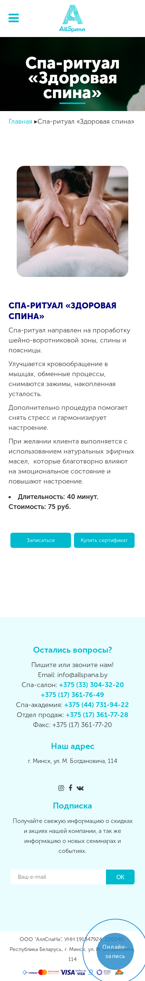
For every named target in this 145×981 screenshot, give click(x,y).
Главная (20, 121)
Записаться (41, 540)
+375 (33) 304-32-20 (91, 685)
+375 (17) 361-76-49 (72, 695)
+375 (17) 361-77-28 (97, 715)
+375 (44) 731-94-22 (96, 705)
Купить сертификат (104, 540)
